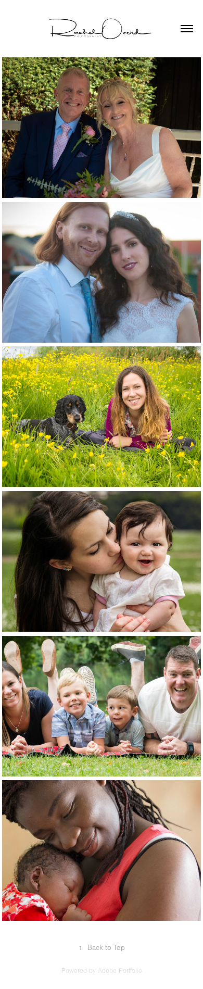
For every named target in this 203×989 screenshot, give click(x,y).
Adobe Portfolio (120, 970)
